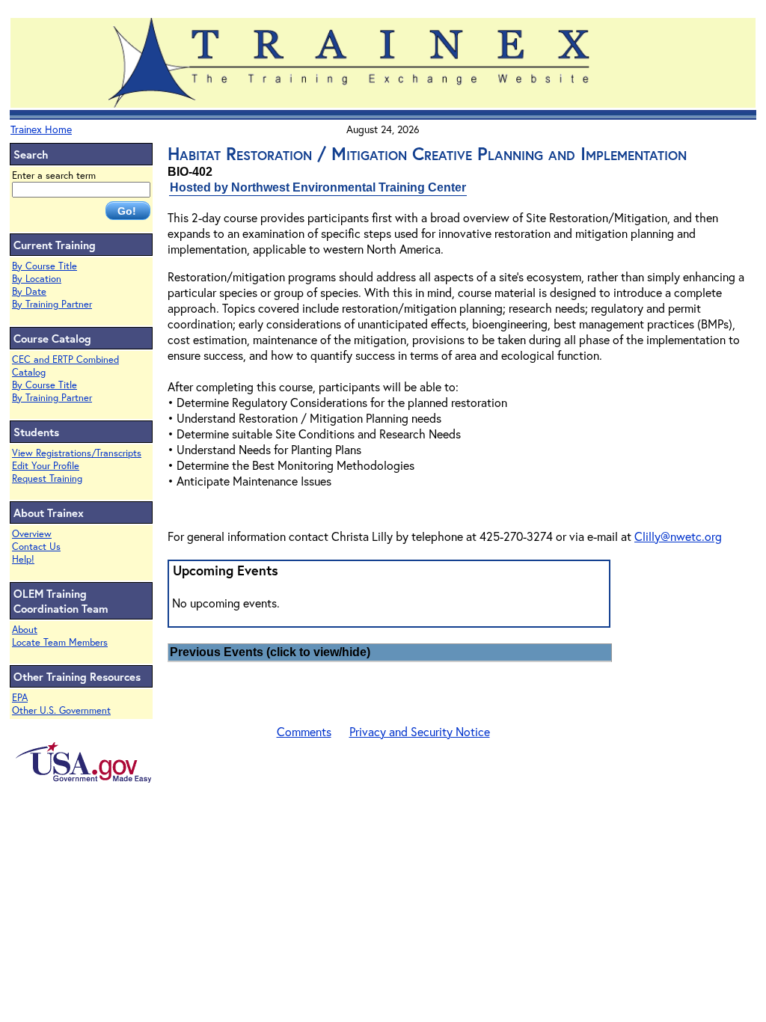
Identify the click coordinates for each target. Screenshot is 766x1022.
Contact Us (36, 546)
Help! (23, 559)
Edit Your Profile (45, 465)
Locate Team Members (60, 642)
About (24, 629)
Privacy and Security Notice (419, 731)
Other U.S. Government (61, 710)
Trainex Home (41, 129)
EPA (20, 697)
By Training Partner (52, 304)
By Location (36, 278)
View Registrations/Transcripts (76, 453)
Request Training (47, 478)
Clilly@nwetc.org (678, 536)
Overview (32, 533)
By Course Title (44, 266)
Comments (304, 731)
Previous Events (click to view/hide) (270, 652)
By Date (29, 291)
